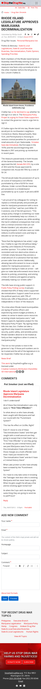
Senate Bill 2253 (23, 164)
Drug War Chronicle (18, 12)
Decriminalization (17, 51)
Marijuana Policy (31, 623)
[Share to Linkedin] (28, 34)
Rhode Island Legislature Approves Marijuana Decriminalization (16, 394)
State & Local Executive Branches (15, 629)
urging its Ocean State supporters (24, 117)
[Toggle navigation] (36, 3)
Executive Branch (21, 620)
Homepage (6, 544)
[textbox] (20, 579)
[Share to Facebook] (25, 34)
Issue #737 (28, 37)
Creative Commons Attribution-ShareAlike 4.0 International (19, 370)
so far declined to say (20, 112)
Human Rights (32, 631)
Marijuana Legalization (11, 623)
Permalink (28, 507)
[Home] (13, 3)
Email (3, 530)
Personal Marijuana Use (27, 40)
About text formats (9, 593)
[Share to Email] (35, 34)
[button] (38, 34)
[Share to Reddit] (32, 34)
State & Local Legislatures (12, 631)
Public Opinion (32, 51)
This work (5, 363)
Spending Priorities (9, 54)
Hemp (3, 626)
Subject (4, 553)
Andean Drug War (28, 626)
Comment (5, 562)
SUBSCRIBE (29, 662)
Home (6, 12)
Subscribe (21, 8)
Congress (13, 626)
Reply (5, 500)
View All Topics (20, 636)
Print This (34, 8)
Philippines (6, 620)
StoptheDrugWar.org (14, 673)
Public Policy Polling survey (13, 288)
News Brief (6, 358)
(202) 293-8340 (15, 678)
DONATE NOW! (13, 662)
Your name (6, 521)
